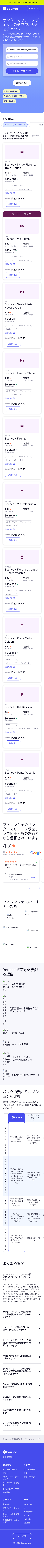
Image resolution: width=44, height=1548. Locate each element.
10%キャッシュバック (29, 2)
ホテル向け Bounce (11, 1489)
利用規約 (6, 1504)
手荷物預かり (17, 1439)
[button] (22, 71)
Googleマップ (34, 878)
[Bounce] (10, 8)
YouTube (27, 1523)
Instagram (28, 1512)
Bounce (6, 1439)
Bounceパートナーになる (11, 1478)
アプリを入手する (10, 1469)
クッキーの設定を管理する (11, 1515)
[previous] (30, 888)
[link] (33, 8)
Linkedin (27, 1519)
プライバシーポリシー (11, 1509)
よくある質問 (29, 1469)
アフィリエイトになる (11, 1484)
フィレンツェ (30, 1439)
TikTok (27, 1515)
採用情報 (6, 1492)
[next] (38, 888)
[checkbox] (15, 124)
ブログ (5, 1473)
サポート (27, 1473)
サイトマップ (29, 1477)
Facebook (28, 1504)
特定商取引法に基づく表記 (11, 1521)
